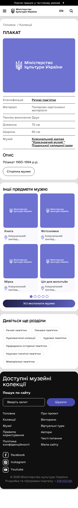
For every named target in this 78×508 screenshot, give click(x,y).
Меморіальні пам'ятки (20, 361)
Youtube (17, 469)
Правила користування (13, 433)
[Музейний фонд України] (23, 11)
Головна (9, 413)
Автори (46, 432)
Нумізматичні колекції (20, 338)
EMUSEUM (64, 481)
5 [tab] (47, 296)
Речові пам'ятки (44, 100)
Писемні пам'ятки (46, 330)
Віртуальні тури (52, 425)
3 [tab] (39, 296)
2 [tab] (35, 296)
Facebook (18, 454)
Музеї (7, 425)
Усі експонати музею (39, 303)
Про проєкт (49, 413)
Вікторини (48, 419)
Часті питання (51, 438)
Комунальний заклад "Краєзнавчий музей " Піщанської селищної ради (52, 142)
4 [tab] (43, 296)
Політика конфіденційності (16, 443)
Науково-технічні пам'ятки (23, 353)
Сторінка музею (19, 171)
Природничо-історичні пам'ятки (26, 346)
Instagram (18, 462)
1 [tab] (31, 296)
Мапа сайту (49, 444)
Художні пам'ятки (54, 338)
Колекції (9, 419)
